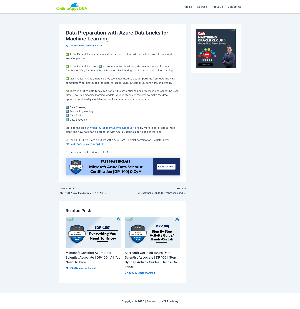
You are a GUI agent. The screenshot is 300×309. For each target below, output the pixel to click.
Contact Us (234, 6)
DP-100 (70, 268)
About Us (217, 6)
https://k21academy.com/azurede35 (111, 127)
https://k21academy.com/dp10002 (86, 144)
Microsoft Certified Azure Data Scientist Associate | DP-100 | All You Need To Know (93, 257)
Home (188, 6)
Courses (202, 6)
